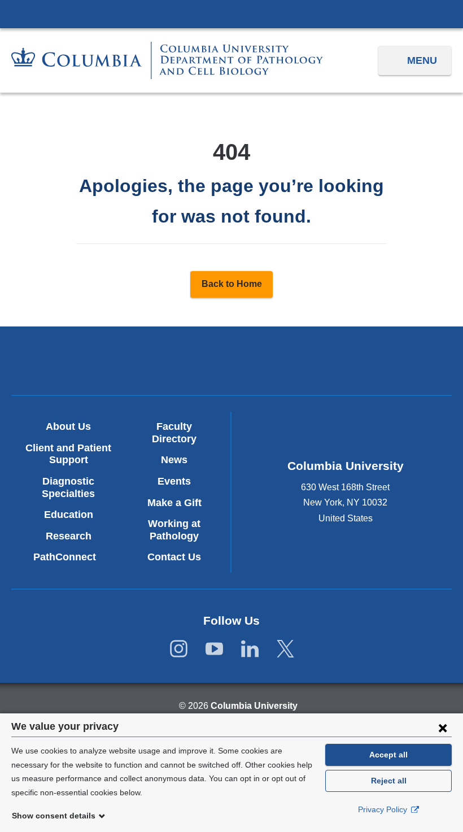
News (174, 459)
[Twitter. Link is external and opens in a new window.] (285, 649)
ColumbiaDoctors (375, 360)
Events (174, 481)
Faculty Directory (174, 433)
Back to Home (232, 284)
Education (68, 514)
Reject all (389, 780)
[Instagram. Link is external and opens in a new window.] (178, 649)
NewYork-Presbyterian (231, 362)
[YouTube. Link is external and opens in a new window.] (214, 649)
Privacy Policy (383, 809)
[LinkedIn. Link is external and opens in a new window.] (250, 649)
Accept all (388, 754)
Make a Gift (174, 502)
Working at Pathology (174, 530)
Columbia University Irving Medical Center (231, 13)
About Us (68, 426)
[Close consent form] (443, 727)
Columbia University (254, 706)
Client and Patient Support (68, 454)
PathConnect (68, 557)
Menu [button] (422, 60)
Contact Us (174, 557)
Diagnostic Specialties (68, 487)
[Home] (167, 60)
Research (68, 536)
